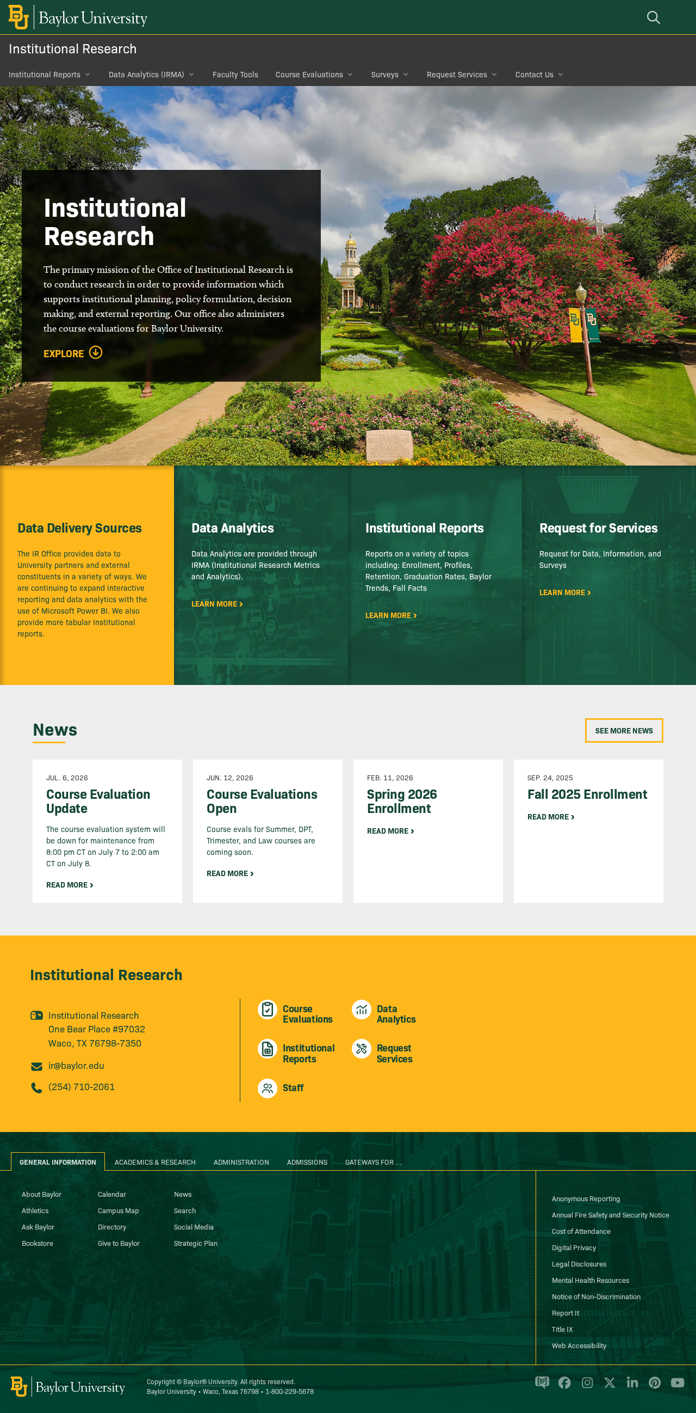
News (182, 1193)
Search (185, 1210)
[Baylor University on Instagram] (585, 1387)
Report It (565, 1312)
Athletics (35, 1210)
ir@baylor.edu (76, 1065)
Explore (64, 353)
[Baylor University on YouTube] (674, 1387)
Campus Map (118, 1210)
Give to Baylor (119, 1242)
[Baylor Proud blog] (540, 1387)
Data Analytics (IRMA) (146, 74)
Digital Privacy (574, 1247)
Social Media (194, 1226)
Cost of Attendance (581, 1230)
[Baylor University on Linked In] (630, 1387)
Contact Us (534, 74)
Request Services (457, 74)
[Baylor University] (76, 17)
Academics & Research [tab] (155, 1161)
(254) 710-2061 (81, 1086)
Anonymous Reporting (586, 1198)
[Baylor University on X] (607, 1387)
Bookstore (37, 1242)
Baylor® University (210, 1381)
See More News (624, 730)
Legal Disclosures (579, 1263)
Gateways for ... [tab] (373, 1161)
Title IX (562, 1329)
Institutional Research (73, 48)
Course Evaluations (309, 74)
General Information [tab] (58, 1161)
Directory (112, 1226)
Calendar (112, 1193)
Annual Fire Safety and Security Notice (610, 1214)
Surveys (385, 74)
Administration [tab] (241, 1161)
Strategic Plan (195, 1242)
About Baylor (41, 1193)
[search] (655, 17)
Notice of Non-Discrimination (596, 1296)
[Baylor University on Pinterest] (653, 1387)
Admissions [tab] (307, 1161)
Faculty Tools (235, 74)
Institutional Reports (44, 74)
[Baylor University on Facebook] (562, 1387)
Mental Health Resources (590, 1279)
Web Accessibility (579, 1345)
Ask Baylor (38, 1226)
